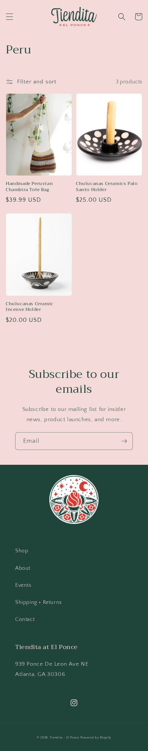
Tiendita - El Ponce (64, 737)
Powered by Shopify (96, 737)
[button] (9, 16)
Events (23, 585)
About (22, 568)
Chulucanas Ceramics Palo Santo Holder (106, 187)
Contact (25, 619)
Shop (21, 551)
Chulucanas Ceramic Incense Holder (30, 307)
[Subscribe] (124, 441)
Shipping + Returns (38, 602)
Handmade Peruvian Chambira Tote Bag (29, 187)
